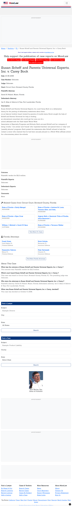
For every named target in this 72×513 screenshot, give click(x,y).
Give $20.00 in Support (36, 62)
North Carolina (62, 500)
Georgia (54, 500)
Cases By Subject (25, 493)
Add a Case (23, 495)
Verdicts (11, 48)
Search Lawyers (7, 491)
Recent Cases (24, 491)
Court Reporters (43, 491)
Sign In (57, 495)
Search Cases (24, 488)
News (39, 488)
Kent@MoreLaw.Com (49, 52)
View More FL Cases (36, 232)
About (57, 488)
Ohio (49, 500)
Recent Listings (6, 493)
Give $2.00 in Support (28, 60)
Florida (30, 500)
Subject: (4, 308)
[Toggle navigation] (66, 3)
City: (2, 315)
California (12, 500)
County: (3, 350)
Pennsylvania (42, 500)
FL (17, 48)
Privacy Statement (62, 493)
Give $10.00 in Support (57, 60)
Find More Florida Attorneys (36, 259)
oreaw (13, 3)
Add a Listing (6, 495)
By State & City (6, 488)
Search (36, 330)
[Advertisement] (36, 33)
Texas (18, 500)
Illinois (35, 500)
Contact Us (59, 491)
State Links (41, 495)
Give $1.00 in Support (14, 60)
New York (24, 500)
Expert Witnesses (43, 493)
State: (3, 322)
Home (3, 48)
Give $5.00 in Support (42, 60)
